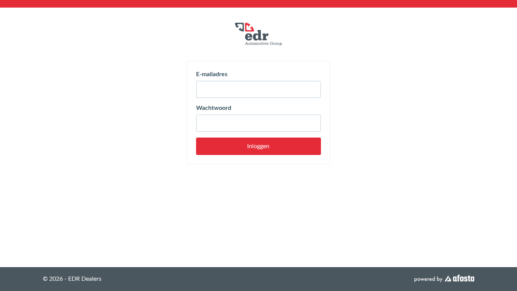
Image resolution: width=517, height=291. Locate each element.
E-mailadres (211, 74)
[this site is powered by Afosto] (444, 279)
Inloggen (258, 146)
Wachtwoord (213, 108)
